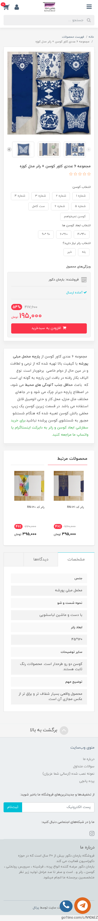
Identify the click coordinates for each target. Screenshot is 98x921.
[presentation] (88, 149)
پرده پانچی (86, 781)
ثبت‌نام (12, 807)
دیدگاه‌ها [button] (40, 559)
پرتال (36, 908)
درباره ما (88, 759)
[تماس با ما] (82, 905)
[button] (9, 7)
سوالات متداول (83, 766)
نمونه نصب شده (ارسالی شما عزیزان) (68, 774)
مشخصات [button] (76, 559)
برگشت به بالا (44, 730)
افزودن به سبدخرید (46, 328)
